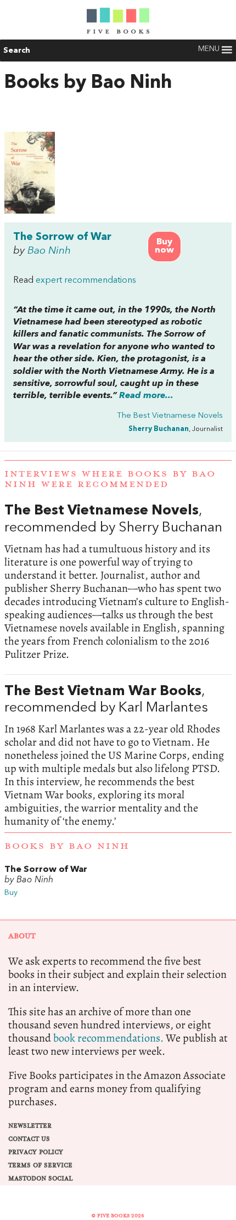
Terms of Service (40, 1165)
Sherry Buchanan (158, 429)
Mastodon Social (40, 1178)
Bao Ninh (49, 250)
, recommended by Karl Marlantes (118, 756)
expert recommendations (86, 280)
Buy (11, 893)
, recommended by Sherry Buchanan (118, 582)
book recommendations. (108, 1038)
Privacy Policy (35, 1152)
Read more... (146, 395)
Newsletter (30, 1126)
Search (16, 50)
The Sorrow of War (62, 237)
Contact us (29, 1139)
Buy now (164, 246)
